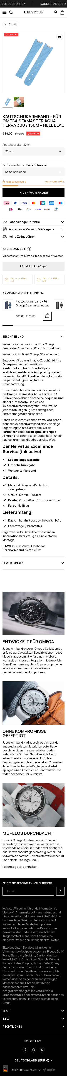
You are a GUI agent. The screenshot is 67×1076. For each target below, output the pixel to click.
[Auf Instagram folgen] (33, 1050)
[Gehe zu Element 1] (8, 102)
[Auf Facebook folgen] (25, 1050)
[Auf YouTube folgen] (42, 1050)
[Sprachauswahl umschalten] (5, 1067)
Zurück (12, 24)
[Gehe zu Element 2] (19, 102)
